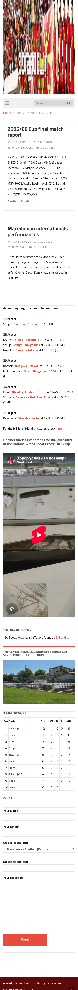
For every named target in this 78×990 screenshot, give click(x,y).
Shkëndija (62, 637)
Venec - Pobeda (27, 350)
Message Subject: (15, 861)
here (59, 428)
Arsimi (12, 768)
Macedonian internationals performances (38, 231)
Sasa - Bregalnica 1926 (40, 371)
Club (12, 721)
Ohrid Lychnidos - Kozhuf (29, 392)
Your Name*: (12, 810)
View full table (10, 798)
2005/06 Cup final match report (36, 132)
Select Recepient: (15, 842)
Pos (5, 721)
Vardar (12, 761)
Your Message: (13, 877)
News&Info (19, 247)
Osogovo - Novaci (27, 365)
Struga (12, 748)
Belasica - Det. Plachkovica (34, 397)
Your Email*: (11, 826)
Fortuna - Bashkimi (27, 324)
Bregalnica (14, 754)
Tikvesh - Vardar (28, 418)
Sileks (11, 741)
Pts (43, 721)
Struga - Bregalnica (26, 344)
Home (7, 112)
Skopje (12, 781)
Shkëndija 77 (15, 774)
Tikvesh (12, 735)
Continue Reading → (22, 201)
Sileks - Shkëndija (27, 339)
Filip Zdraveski (21, 142)
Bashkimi (14, 787)
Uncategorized (22, 147)
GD (69, 721)
